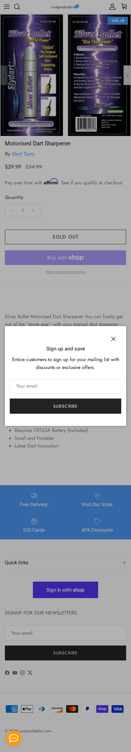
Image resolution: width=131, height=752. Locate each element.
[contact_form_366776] (13, 738)
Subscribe (65, 406)
